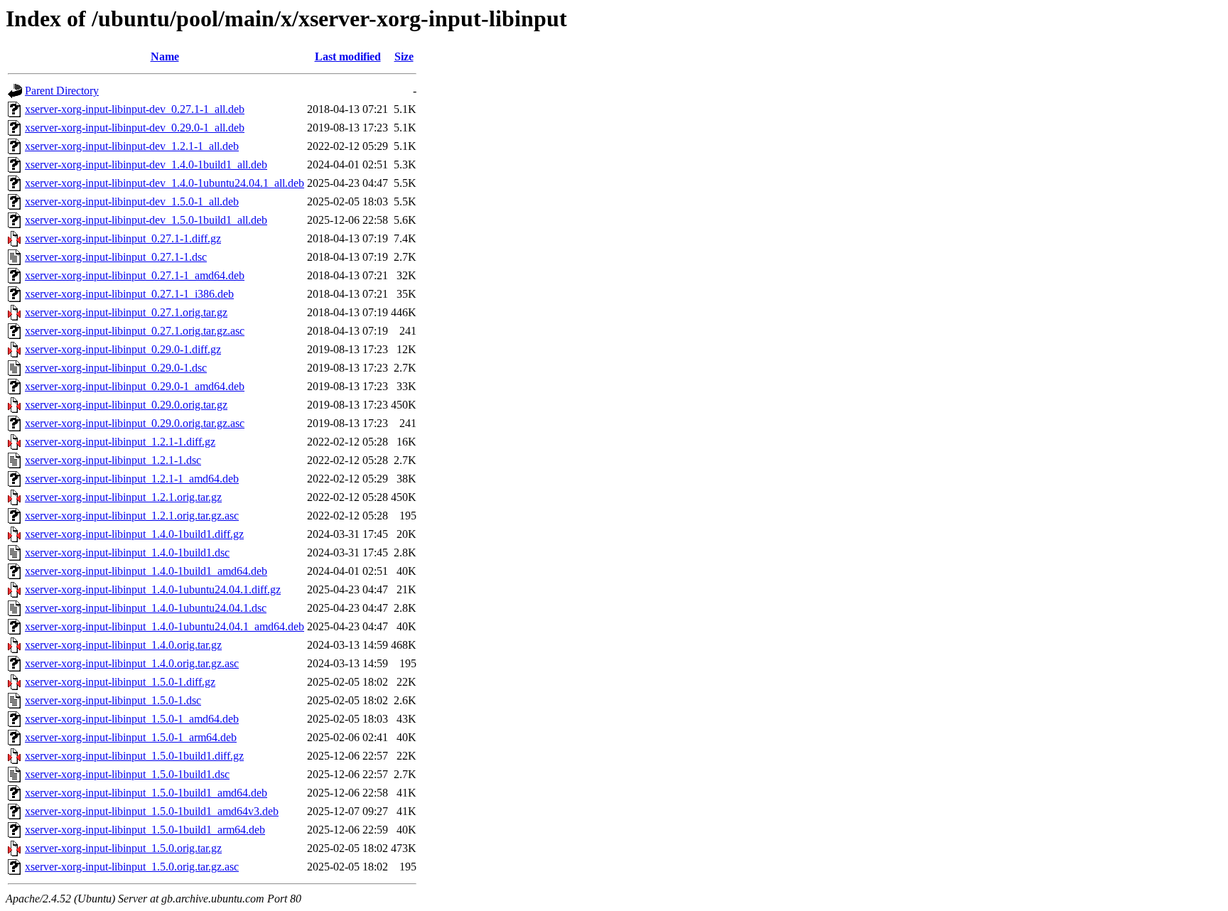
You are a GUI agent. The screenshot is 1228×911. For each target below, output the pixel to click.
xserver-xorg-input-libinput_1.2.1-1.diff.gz (120, 442)
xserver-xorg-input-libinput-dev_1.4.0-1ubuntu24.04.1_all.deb (164, 183)
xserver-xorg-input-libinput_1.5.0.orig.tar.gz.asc (132, 867)
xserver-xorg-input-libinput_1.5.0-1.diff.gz (120, 682)
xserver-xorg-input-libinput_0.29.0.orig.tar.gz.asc (134, 423)
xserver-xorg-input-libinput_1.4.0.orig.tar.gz (123, 645)
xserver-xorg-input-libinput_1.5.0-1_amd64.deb (132, 719)
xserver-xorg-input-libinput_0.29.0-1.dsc (116, 368)
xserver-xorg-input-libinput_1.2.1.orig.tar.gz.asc (132, 516)
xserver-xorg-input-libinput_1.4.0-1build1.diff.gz (134, 534)
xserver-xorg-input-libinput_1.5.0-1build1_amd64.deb (146, 793)
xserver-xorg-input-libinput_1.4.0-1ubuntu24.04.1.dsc (145, 608)
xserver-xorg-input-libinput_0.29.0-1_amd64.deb (134, 386)
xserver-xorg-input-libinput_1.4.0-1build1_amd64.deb (146, 571)
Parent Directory (62, 91)
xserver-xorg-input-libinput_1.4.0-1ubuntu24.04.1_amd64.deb (164, 626)
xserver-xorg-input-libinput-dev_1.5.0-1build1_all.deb (146, 220)
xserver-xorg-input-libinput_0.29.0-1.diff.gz (123, 349)
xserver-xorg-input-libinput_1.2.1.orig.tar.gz (123, 497)
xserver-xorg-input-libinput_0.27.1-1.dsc (116, 257)
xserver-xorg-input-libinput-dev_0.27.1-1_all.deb (134, 109)
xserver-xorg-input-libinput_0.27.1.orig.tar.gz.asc (134, 331)
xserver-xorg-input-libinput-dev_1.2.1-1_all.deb (132, 146)
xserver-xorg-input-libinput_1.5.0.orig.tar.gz (123, 848)
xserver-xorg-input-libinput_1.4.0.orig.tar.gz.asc (132, 663)
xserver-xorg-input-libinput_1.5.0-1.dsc (113, 700)
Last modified (348, 56)
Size (404, 56)
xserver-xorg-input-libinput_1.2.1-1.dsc (113, 460)
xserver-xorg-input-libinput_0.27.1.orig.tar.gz (126, 312)
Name (165, 56)
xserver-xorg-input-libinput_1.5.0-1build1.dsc (127, 774)
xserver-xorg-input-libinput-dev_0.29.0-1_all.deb (134, 128)
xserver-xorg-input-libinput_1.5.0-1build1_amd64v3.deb (152, 811)
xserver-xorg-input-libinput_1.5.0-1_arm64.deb (131, 737)
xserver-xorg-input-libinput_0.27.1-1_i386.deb (129, 294)
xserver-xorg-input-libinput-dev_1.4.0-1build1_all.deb (146, 164)
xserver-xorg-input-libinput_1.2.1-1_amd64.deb (132, 479)
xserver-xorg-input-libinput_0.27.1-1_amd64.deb (134, 275)
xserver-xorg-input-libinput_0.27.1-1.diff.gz (123, 238)
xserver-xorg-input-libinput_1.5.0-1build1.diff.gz (134, 756)
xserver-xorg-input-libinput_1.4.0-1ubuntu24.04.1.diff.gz (153, 589)
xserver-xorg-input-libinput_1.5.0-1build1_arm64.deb (145, 830)
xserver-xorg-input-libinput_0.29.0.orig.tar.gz (126, 405)
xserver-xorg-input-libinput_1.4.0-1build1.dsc (127, 552)
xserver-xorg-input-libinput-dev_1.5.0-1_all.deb (132, 201)
